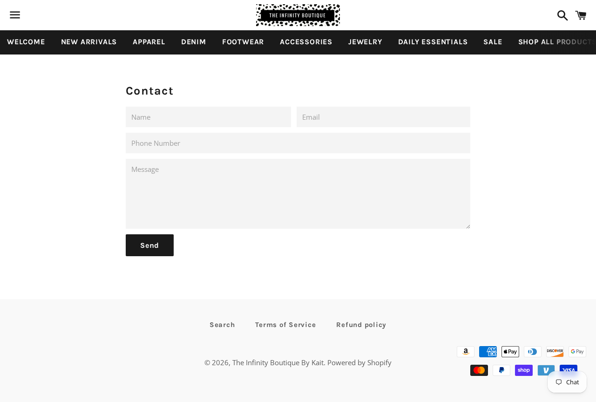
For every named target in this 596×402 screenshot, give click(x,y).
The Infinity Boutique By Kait (278, 362)
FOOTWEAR (243, 41)
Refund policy (361, 324)
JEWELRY (365, 41)
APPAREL (149, 41)
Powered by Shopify (359, 362)
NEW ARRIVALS (89, 41)
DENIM (193, 41)
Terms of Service (285, 324)
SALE (492, 41)
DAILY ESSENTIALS (433, 41)
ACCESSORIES (306, 41)
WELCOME (26, 41)
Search (222, 324)
